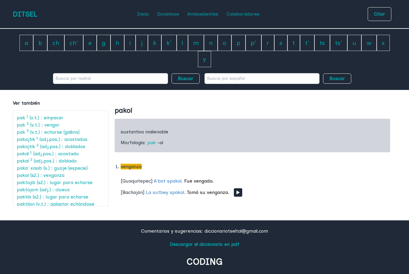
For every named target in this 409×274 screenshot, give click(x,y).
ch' (73, 42)
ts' (338, 42)
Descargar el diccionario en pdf (204, 244)
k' (169, 42)
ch (55, 42)
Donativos (168, 14)
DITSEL (25, 14)
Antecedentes (202, 14)
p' (253, 42)
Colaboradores (243, 14)
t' (307, 42)
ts (322, 42)
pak (151, 142)
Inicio (143, 14)
